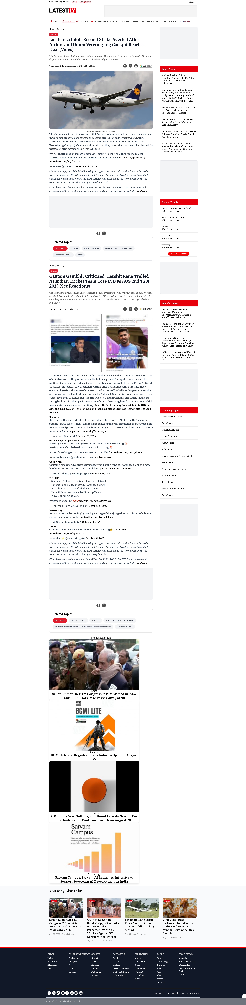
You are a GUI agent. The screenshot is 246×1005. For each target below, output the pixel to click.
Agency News (141, 968)
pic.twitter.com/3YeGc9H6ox (96, 517)
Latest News (168, 69)
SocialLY (161, 982)
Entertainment (79, 954)
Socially (70, 21)
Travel (116, 961)
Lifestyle (119, 954)
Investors (194, 993)
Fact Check (140, 961)
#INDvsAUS (119, 529)
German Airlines (91, 248)
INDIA (106, 21)
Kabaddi (95, 965)
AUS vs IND (60, 620)
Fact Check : (186, 954)
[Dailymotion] (58, 993)
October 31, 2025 (87, 436)
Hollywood (74, 961)
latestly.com (141, 191)
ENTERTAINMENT (150, 21)
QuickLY (139, 972)
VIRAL (174, 21)
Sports (95, 954)
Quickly (57, 21)
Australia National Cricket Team (120, 620)
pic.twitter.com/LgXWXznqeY (89, 431)
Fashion (116, 965)
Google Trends (170, 202)
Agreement (60, 248)
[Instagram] (67, 993)
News (94, 691)
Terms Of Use (170, 993)
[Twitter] (54, 993)
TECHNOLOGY (125, 21)
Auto (159, 968)
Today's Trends (179, 253)
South (72, 968)
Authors (138, 958)
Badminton (96, 972)
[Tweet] (104, 233)
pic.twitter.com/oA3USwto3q (95, 500)
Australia (96, 620)
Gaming (94, 752)
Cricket (94, 958)
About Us (183, 958)
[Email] (81, 993)
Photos (160, 975)
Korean (72, 972)
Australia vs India (125, 627)
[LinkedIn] (72, 993)
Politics (50, 958)
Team (181, 974)
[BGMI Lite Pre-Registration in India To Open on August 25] (94, 725)
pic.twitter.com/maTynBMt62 (117, 468)
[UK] (189, 21)
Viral (159, 972)
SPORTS (136, 21)
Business (161, 965)
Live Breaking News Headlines (118, 248)
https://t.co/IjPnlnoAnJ (132, 157)
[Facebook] (49, 993)
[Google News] (76, 993)
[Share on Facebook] (98, 233)
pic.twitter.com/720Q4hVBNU (127, 452)
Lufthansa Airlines (63, 255)
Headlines (141, 954)
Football (95, 961)
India (50, 954)
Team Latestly (55, 66)
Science (138, 965)
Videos (160, 979)
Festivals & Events (121, 972)
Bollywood (74, 958)
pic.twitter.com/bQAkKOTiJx (65, 161)
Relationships (119, 975)
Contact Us (183, 993)
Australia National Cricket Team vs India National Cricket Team (83, 627)
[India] (180, 21)
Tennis (94, 968)
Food (115, 958)
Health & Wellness (121, 968)
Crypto (98, 21)
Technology (94, 813)
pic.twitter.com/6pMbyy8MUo (66, 533)
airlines (74, 248)
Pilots (80, 255)
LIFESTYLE (165, 21)
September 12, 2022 (86, 166)
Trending (84, 21)
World (160, 958)
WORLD (113, 21)
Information (53, 961)
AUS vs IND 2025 (78, 620)
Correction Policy (187, 961)
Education (52, 965)
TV (70, 965)
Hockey (94, 975)
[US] (184, 21)
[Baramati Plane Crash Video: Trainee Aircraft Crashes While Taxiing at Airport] (142, 917)
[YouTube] (63, 993)
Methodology (185, 965)
